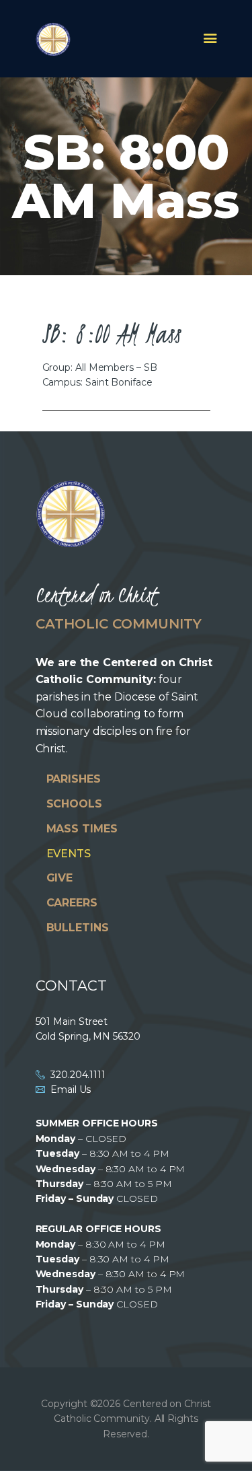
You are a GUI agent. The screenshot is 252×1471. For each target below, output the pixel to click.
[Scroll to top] (229, 1438)
